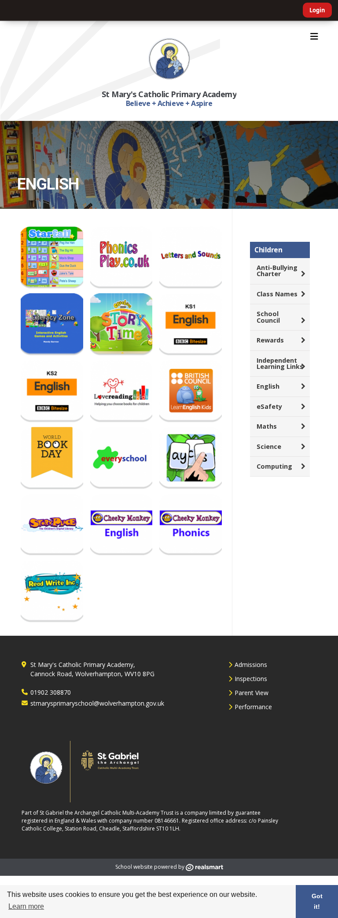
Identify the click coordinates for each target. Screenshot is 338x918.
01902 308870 (50, 692)
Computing (274, 466)
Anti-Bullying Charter (277, 270)
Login (317, 10)
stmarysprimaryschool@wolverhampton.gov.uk (97, 703)
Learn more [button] (26, 906)
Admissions (251, 664)
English (268, 386)
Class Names (277, 294)
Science (269, 446)
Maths (267, 426)
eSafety (269, 406)
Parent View (251, 692)
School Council (268, 317)
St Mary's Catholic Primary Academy (169, 94)
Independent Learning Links (280, 363)
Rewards (270, 340)
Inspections (251, 678)
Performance (253, 707)
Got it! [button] (317, 901)
